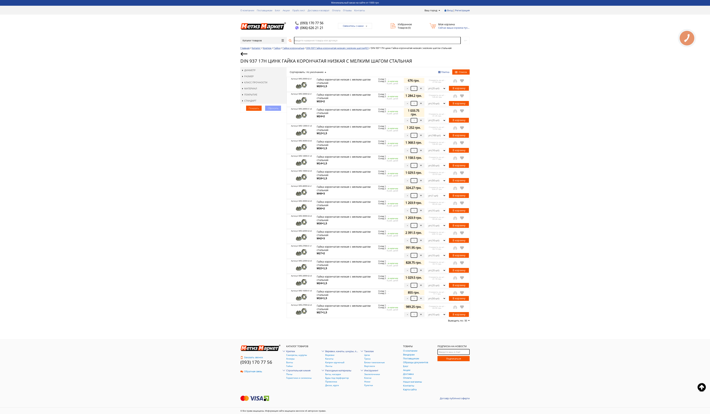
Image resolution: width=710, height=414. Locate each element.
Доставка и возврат (318, 10)
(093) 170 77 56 (311, 23)
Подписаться (453, 358)
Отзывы (347, 10)
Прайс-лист (298, 10)
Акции (286, 10)
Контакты (359, 10)
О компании (247, 10)
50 (465, 320)
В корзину (459, 88)
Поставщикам (264, 10)
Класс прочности (255, 82)
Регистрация (462, 10)
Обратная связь (253, 371)
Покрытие (250, 94)
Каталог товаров (252, 40)
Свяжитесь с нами (353, 26)
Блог (277, 10)
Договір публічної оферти (455, 398)
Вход (450, 10)
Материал (250, 88)
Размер (249, 76)
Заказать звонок (253, 357)
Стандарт (250, 100)
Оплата (336, 10)
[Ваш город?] (439, 10)
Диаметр (250, 70)
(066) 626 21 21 (311, 27)
